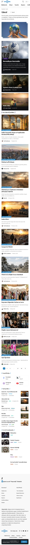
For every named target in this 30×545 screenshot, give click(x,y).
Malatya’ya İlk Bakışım (8, 162)
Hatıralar (12, 456)
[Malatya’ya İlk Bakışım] (15, 152)
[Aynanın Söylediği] (5, 449)
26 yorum (16, 449)
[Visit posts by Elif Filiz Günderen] (2, 253)
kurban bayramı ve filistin (8, 299)
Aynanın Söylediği (14, 447)
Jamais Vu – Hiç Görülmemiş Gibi (9, 391)
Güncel (5, 58)
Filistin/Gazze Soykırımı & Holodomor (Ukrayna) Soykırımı (12, 190)
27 (17, 368)
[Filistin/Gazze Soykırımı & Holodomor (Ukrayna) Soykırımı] (15, 180)
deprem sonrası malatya (8, 159)
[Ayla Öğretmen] (15, 348)
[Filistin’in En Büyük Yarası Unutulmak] (15, 265)
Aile (10, 424)
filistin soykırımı (6, 187)
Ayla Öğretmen (6, 357)
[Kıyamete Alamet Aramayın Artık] (15, 83)
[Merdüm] (24, 416)
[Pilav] (5, 457)
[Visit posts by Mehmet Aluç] (2, 309)
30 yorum (19, 442)
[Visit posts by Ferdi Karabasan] (2, 141)
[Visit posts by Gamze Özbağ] (4, 108)
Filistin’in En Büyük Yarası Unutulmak (12, 274)
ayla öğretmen (6, 355)
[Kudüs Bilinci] (15, 209)
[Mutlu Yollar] (15, 101)
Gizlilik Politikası (13, 540)
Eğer (3, 406)
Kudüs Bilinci (5, 219)
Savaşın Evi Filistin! (7, 247)
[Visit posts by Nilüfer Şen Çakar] (2, 336)
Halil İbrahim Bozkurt (6, 415)
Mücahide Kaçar (5, 401)
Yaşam (11, 435)
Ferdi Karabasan (6, 130)
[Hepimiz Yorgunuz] (5, 442)
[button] (24, 542)
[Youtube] (22, 383)
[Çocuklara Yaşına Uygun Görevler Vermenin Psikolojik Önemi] (24, 423)
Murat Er (5, 198)
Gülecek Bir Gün (5, 399)
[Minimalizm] (5, 435)
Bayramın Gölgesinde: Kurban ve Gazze (13, 302)
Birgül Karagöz (4, 393)
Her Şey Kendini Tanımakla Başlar (18, 462)
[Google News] (26, 531)
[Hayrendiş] (7, 1)
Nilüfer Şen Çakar (7, 336)
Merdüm (4, 413)
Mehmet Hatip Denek (6, 408)
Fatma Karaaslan (5, 424)
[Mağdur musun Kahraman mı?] (15, 320)
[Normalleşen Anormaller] (15, 50)
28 (21, 368)
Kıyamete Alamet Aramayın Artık (12, 87)
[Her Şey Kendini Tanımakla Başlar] (5, 464)
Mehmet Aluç (6, 308)
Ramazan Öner (8, 69)
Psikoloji (10, 393)
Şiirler (10, 401)
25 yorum (16, 464)
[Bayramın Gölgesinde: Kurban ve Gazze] (15, 292)
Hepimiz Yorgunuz (14, 440)
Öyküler (11, 449)
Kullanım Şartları (6, 542)
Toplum (15, 442)
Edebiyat (13, 408)
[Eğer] (24, 408)
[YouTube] (23, 531)
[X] (22, 377)
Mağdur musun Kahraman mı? (10, 330)
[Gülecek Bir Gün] (24, 401)
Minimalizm (13, 433)
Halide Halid (6, 364)
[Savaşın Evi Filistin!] (15, 237)
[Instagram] (8, 383)
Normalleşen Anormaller (11, 61)
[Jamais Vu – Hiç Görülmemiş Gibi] (24, 394)
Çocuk (13, 424)
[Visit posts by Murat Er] (2, 198)
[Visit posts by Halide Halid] (2, 364)
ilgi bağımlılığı (5, 327)
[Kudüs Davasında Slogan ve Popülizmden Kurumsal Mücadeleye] (15, 123)
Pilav (11, 454)
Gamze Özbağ (8, 108)
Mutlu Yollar (6, 105)
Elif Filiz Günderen (6, 244)
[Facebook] (8, 377)
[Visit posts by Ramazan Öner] (4, 69)
